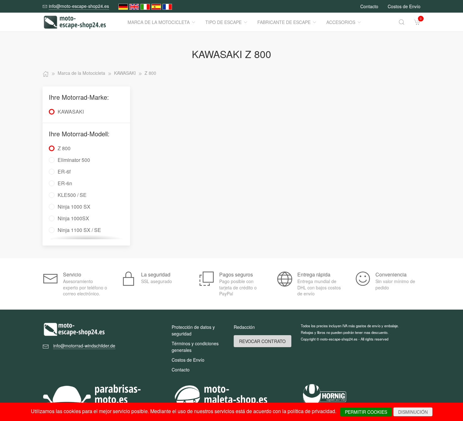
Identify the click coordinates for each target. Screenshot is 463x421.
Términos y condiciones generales (195, 346)
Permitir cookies (366, 412)
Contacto (369, 6)
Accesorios (340, 22)
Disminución (413, 412)
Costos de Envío (404, 6)
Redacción (244, 327)
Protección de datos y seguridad (193, 330)
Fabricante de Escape (284, 22)
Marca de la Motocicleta (159, 22)
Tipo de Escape (223, 22)
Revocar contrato (262, 341)
